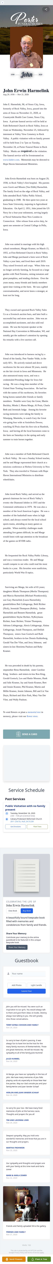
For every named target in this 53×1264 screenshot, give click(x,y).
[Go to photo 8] (28, 1218)
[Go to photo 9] (30, 1218)
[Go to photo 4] (22, 1218)
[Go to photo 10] (31, 1218)
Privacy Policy (19, 1252)
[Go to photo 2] (19, 1218)
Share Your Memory (16, 947)
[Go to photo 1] (18, 1218)
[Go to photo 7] (27, 1218)
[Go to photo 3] (21, 1218)
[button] (26, 1203)
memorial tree (34, 712)
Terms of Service (33, 1252)
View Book (12, 910)
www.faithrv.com (11, 159)
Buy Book (27, 910)
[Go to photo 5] (24, 1218)
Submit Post (26, 991)
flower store (32, 716)
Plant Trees (37, 827)
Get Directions (16, 827)
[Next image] (47, 1203)
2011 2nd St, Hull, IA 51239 (22, 821)
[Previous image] (5, 1203)
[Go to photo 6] (25, 1218)
